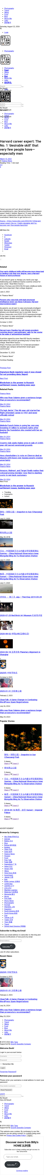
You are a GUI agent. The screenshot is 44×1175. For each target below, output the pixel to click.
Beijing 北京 (8, 841)
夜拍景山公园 (6, 532)
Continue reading (22, 1170)
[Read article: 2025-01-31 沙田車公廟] (22, 982)
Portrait (7, 905)
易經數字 (7, 23)
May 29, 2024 (5, 404)
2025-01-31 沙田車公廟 (11, 691)
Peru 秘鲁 (8, 899)
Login (6, 32)
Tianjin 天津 (8, 920)
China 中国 (8, 849)
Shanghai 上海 (9, 907)
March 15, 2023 (6, 159)
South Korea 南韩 (10, 913)
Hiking (6, 12)
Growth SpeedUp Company (21, 1044)
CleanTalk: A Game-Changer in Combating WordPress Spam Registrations (18, 701)
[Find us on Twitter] (1, 29)
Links (6, 21)
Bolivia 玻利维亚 (10, 845)
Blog (6, 17)
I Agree (29, 1135)
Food (6, 15)
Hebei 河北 (8, 866)
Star (5, 916)
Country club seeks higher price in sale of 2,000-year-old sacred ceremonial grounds (22, 444)
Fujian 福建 (8, 862)
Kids (5, 879)
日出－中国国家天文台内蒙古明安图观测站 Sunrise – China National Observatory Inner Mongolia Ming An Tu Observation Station (19, 553)
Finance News (7, 161)
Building (7, 847)
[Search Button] (22, 104)
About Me (8, 19)
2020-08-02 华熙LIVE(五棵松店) (14, 634)
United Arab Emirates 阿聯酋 (15, 926)
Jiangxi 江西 (8, 877)
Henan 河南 (8, 869)
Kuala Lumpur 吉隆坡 (12, 881)
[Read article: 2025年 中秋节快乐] (22, 964)
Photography (9, 8)
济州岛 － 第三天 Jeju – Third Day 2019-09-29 (21, 597)
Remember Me (8, 1064)
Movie (6, 896)
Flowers (7, 856)
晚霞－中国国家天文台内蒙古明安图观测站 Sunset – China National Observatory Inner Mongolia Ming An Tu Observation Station (19, 576)
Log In (2, 1094)
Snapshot (7, 909)
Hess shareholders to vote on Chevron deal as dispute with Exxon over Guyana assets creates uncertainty (21, 457)
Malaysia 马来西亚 (11, 892)
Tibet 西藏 (8, 922)
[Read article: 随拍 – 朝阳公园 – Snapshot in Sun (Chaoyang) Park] (24, 737)
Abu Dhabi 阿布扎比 (11, 837)
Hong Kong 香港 (10, 873)
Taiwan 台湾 (8, 918)
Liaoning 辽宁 (9, 886)
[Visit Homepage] (5, 45)
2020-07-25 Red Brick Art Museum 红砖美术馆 (21, 615)
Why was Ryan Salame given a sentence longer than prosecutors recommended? (21, 398)
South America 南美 (11, 911)
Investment (8, 875)
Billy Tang (14, 1042)
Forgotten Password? (8, 1072)
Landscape (8, 884)
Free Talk (7, 860)
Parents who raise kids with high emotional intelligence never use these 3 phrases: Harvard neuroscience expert (19, 302)
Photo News (9, 901)
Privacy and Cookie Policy (16, 1135)
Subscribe (6, 947)
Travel (6, 10)
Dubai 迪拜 (8, 852)
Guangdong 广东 (10, 864)
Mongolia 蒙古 (9, 894)
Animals (7, 839)
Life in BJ (7, 888)
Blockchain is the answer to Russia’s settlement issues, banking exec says (17, 487)
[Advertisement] (17, 2)
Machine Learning (10, 890)
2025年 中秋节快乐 (8, 673)
